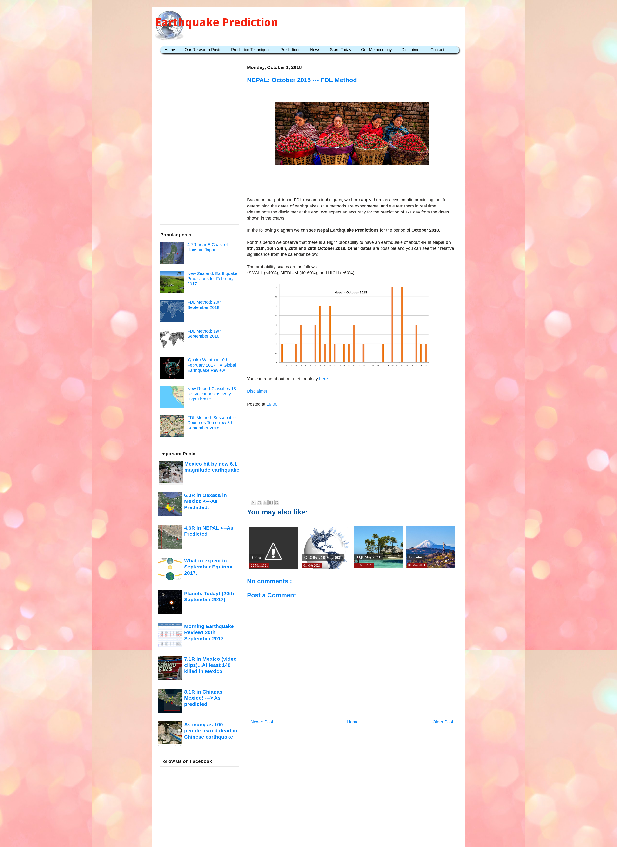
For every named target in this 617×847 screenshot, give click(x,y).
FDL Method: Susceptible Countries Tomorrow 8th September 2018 (211, 422)
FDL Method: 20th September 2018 (204, 305)
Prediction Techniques (251, 49)
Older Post (443, 722)
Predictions (290, 49)
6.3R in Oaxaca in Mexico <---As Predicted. (205, 501)
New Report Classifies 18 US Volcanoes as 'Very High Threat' (211, 393)
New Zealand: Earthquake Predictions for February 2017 (212, 278)
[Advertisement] (352, 182)
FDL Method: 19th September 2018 (204, 334)
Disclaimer (411, 49)
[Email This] (253, 502)
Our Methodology (376, 49)
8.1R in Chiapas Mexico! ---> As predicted (203, 698)
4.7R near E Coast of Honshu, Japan (207, 247)
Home (169, 49)
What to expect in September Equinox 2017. (208, 567)
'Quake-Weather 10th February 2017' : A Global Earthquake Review (211, 365)
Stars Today (340, 49)
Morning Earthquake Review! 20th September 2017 (209, 632)
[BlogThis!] (259, 502)
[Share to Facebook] (270, 502)
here (323, 378)
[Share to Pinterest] (276, 502)
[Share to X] (265, 502)
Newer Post (262, 722)
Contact (437, 49)
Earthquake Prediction (216, 22)
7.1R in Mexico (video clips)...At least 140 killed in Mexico (210, 665)
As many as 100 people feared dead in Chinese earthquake (210, 731)
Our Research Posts (203, 49)
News (315, 49)
